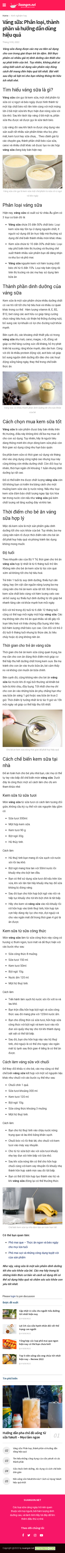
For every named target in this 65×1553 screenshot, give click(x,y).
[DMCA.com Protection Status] (46, 1548)
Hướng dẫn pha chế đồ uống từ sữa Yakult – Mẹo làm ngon (24, 1435)
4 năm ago (26, 1319)
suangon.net (28, 1548)
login (13, 1296)
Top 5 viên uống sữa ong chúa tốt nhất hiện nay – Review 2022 (40, 1357)
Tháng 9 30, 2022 (11, 42)
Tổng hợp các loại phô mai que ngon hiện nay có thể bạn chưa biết (38, 1342)
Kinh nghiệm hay (19, 16)
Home (5, 16)
